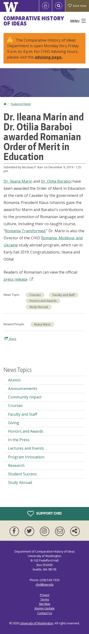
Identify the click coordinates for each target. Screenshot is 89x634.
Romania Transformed (25, 230)
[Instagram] (45, 531)
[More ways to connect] (75, 531)
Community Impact (25, 397)
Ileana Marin (42, 324)
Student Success (22, 474)
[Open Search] (58, 6)
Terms (44, 599)
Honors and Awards (42, 301)
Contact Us (44, 613)
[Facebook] (15, 531)
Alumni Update (44, 608)
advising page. (48, 57)
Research (16, 465)
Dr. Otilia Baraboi (56, 181)
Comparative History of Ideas (34, 21)
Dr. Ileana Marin (18, 181)
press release (16, 279)
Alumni (14, 380)
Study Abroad (38, 307)
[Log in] (45, 6)
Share (12, 339)
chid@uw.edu (45, 585)
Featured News (21, 104)
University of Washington (36, 623)
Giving (13, 422)
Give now (79, 6)
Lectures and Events (26, 448)
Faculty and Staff (64, 295)
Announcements (22, 388)
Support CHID (49, 513)
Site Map (44, 604)
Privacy (44, 595)
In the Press (18, 439)
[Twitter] (30, 531)
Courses (35, 295)
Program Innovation (26, 457)
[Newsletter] (60, 531)
